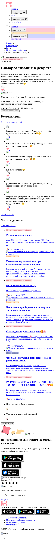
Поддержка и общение (16, 50)
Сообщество (11, 45)
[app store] (11, 465)
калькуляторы (18, 20)
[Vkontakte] (7, 539)
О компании (11, 525)
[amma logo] (9, 6)
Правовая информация (16, 522)
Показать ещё (7, 424)
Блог (8, 48)
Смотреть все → (8, 226)
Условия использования (16, 518)
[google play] (12, 458)
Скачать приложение (10, 111)
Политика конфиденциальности (20, 520)
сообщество (18, 13)
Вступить (5, 499)
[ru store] (10, 472)
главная (14, 9)
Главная (9, 43)
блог (13, 15)
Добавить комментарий (11, 122)
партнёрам (16, 22)
